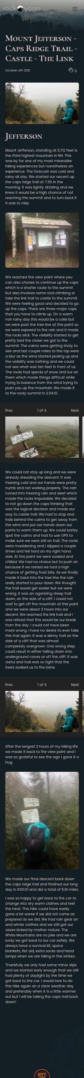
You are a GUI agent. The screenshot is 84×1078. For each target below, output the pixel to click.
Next (75, 410)
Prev (9, 410)
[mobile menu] (75, 8)
